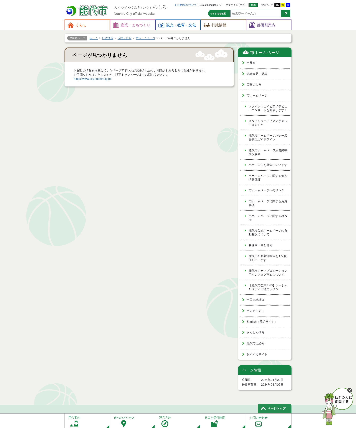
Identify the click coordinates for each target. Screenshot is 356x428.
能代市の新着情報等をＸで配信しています (268, 258)
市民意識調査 (255, 299)
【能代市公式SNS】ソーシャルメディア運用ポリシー (268, 287)
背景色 (265, 5)
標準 (253, 5)
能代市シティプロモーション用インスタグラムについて (268, 272)
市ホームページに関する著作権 (268, 217)
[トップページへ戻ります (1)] (88, 10)
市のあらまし (255, 310)
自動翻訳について (187, 5)
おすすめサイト (257, 354)
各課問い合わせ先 (260, 245)
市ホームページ (265, 52)
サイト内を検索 (218, 13)
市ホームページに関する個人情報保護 (268, 177)
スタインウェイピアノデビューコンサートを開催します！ (268, 108)
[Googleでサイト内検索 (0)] (285, 13)
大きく (243, 5)
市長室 (251, 62)
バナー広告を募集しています (268, 164)
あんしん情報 (255, 332)
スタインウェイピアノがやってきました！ (268, 122)
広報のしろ (254, 84)
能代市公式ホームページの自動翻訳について (268, 232)
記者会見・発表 (257, 73)
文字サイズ (232, 5)
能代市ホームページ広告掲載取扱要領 (268, 152)
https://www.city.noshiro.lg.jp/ (92, 78)
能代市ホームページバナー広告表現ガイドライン (268, 137)
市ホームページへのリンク (266, 190)
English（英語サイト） (262, 321)
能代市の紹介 (255, 343)
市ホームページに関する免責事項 (268, 203)
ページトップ (277, 408)
